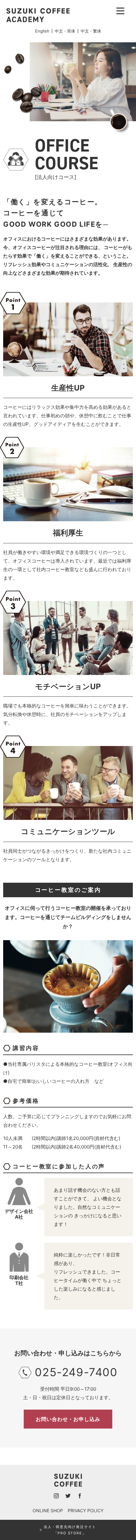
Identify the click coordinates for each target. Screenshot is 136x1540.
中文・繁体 (91, 30)
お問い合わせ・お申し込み (68, 1419)
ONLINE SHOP (48, 1510)
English (42, 30)
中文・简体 (65, 30)
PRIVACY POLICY (85, 1510)
